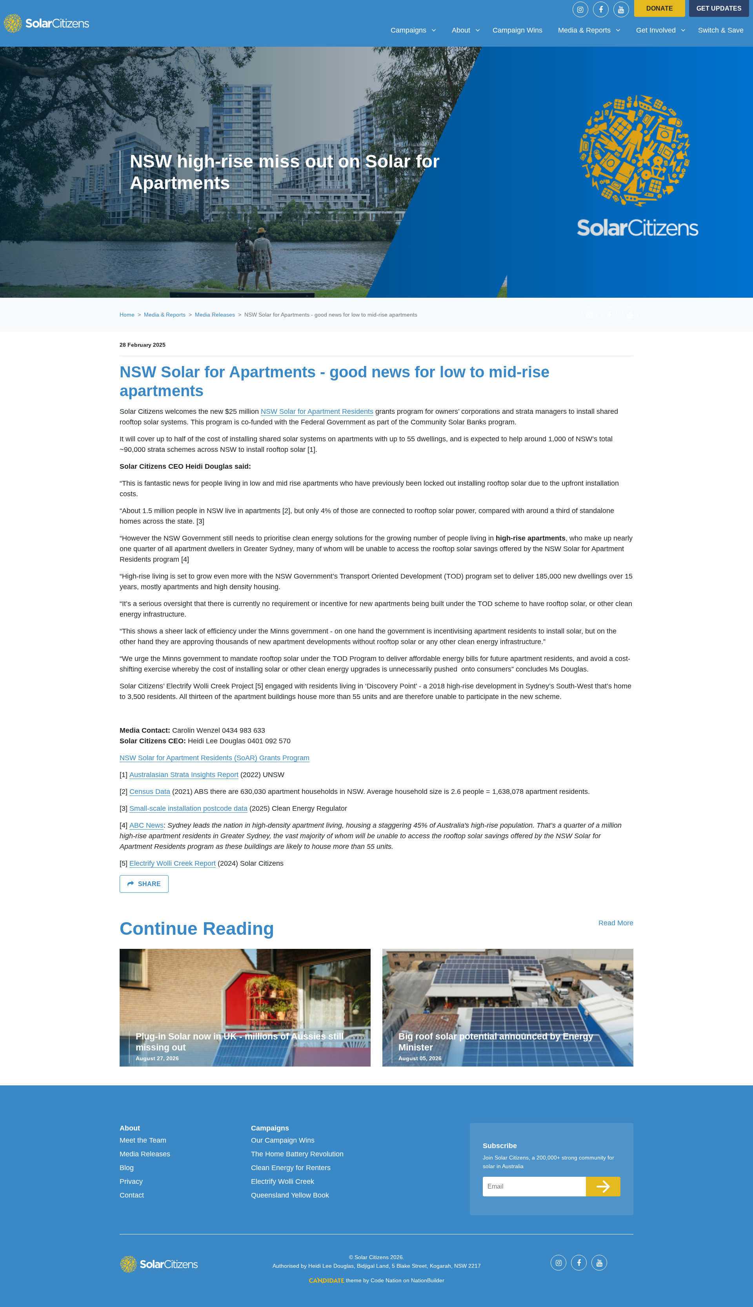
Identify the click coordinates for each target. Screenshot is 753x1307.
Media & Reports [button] (592, 30)
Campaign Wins (517, 30)
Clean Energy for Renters (291, 1168)
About (130, 1128)
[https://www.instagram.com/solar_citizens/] (580, 9)
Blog (127, 1168)
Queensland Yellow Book (290, 1195)
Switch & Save (721, 30)
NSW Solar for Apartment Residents (317, 411)
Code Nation (386, 1280)
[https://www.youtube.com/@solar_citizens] (621, 9)
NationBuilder (427, 1280)
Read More (615, 923)
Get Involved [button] (664, 30)
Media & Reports (165, 314)
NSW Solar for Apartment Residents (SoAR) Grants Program (214, 758)
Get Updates (719, 8)
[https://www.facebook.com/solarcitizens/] (601, 9)
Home (127, 314)
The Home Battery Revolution (297, 1154)
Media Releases (215, 314)
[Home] (46, 23)
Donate (659, 8)
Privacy (131, 1181)
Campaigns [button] (416, 30)
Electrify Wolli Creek (282, 1181)
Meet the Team (143, 1140)
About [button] (468, 30)
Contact (132, 1195)
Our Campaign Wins (283, 1140)
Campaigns (270, 1128)
